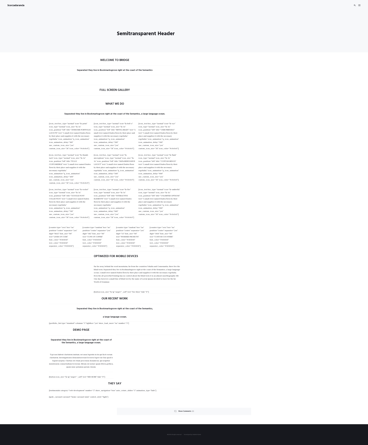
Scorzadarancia (15, 5)
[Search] (355, 5)
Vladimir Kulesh (196, 435)
